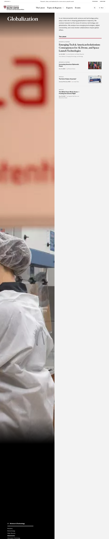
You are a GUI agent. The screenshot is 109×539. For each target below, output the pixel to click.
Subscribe (102, 1)
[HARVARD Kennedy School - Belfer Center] (14, 8)
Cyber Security (11, 533)
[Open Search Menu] (94, 7)
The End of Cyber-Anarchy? (67, 79)
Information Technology (13, 538)
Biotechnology (11, 531)
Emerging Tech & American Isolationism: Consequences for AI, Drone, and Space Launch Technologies (79, 47)
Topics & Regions (55, 8)
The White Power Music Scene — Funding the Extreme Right (69, 92)
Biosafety (10, 528)
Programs (95, 1)
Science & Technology (17, 523)
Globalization (11, 535)
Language (7, 1)
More (102, 7)
